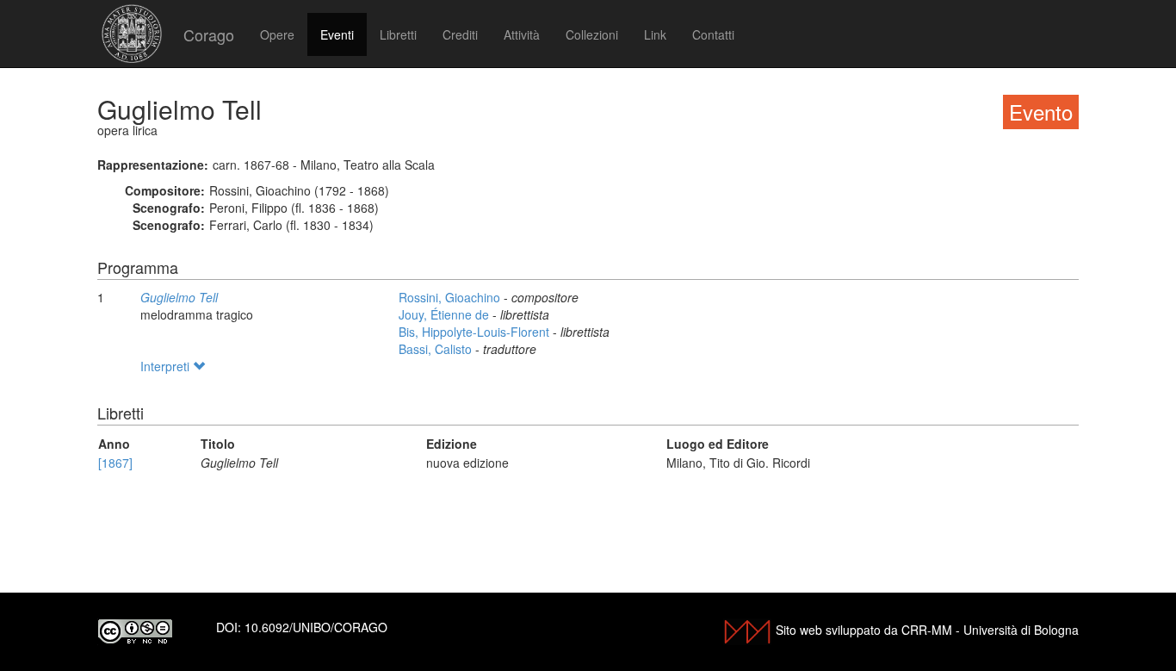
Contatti (713, 34)
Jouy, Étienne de (445, 314)
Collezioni (592, 34)
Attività (522, 34)
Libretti (398, 34)
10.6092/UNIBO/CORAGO (315, 627)
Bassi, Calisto (437, 348)
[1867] (115, 462)
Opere (277, 34)
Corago (208, 34)
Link (655, 34)
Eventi (337, 34)
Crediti (460, 34)
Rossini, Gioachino (451, 297)
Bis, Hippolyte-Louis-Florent (476, 331)
